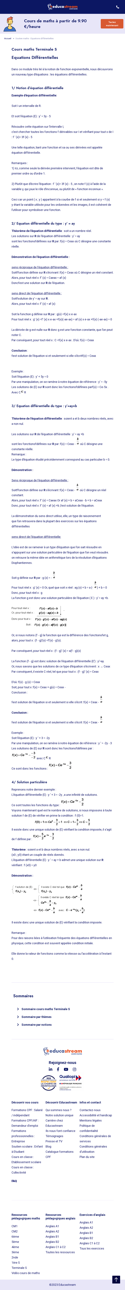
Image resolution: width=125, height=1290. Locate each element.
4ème (15, 1247)
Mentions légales (91, 1120)
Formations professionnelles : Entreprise (23, 1136)
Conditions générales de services (95, 1138)
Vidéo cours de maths (26, 1273)
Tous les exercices (92, 1248)
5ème (15, 1241)
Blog (48, 1146)
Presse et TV (54, 1141)
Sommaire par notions (36, 1024)
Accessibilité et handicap (96, 1115)
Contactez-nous (90, 1110)
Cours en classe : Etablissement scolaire (26, 1159)
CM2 (15, 1231)
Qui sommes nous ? (58, 1110)
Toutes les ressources (60, 1252)
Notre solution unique (59, 1115)
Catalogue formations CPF (60, 1154)
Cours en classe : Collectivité (23, 1170)
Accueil (8, 38)
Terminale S (19, 1268)
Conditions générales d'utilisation (93, 1149)
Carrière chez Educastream (54, 1123)
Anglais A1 (52, 1226)
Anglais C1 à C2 (56, 1247)
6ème (15, 1236)
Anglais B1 (52, 1236)
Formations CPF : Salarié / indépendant (27, 1112)
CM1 (15, 1226)
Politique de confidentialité (89, 1128)
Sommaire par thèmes (36, 1017)
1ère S (16, 1262)
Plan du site (87, 1157)
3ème (15, 1252)
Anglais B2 (52, 1241)
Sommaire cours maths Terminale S (45, 1009)
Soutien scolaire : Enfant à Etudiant (27, 1149)
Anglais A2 (52, 1231)
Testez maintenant (112, 23)
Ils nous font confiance (60, 1131)
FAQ (14, 1181)
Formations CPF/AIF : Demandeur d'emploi (25, 1123)
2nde (15, 1257)
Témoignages (54, 1136)
